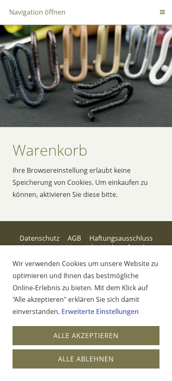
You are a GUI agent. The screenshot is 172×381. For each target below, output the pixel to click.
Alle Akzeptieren (86, 335)
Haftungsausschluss (121, 238)
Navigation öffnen (37, 12)
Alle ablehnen (86, 359)
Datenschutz (39, 238)
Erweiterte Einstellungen (100, 311)
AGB (74, 238)
